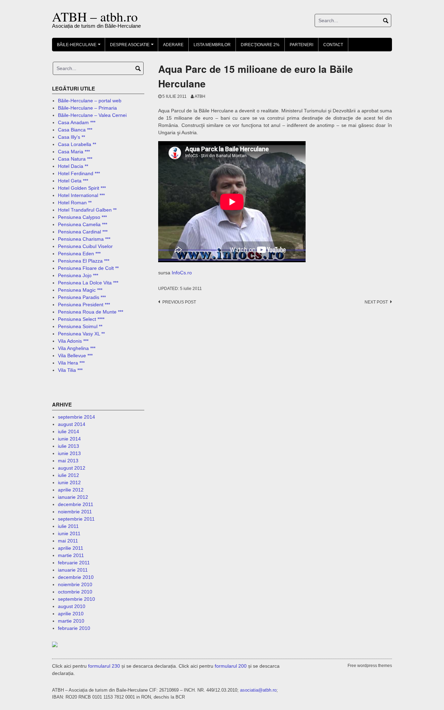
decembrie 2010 (76, 577)
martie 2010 (71, 621)
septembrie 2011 (76, 519)
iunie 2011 (69, 533)
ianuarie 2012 (73, 497)
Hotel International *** (81, 195)
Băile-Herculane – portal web (89, 100)
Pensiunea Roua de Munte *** (90, 312)
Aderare (173, 44)
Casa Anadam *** (76, 122)
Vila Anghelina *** (76, 348)
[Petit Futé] (65, 645)
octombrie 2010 (75, 591)
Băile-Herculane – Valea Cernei (92, 115)
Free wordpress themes (370, 665)
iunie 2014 (69, 439)
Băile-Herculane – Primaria (87, 108)
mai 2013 (68, 460)
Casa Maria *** (74, 151)
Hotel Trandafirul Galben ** (87, 210)
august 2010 (71, 606)
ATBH (200, 96)
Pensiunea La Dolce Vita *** (88, 282)
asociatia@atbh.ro (258, 690)
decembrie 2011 (75, 504)
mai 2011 (68, 541)
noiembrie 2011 (75, 511)
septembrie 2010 (76, 599)
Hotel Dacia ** (73, 166)
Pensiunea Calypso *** (82, 217)
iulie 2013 (68, 446)
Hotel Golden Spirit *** (82, 188)
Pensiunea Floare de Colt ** (88, 268)
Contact (333, 44)
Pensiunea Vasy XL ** (81, 333)
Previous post (179, 302)
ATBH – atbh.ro (95, 16)
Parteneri (301, 44)
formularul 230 (104, 666)
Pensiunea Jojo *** (78, 275)
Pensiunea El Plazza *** (83, 261)
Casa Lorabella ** (77, 144)
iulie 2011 (68, 526)
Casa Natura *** (75, 159)
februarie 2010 (74, 628)
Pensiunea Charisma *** (84, 239)
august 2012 (71, 468)
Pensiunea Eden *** (79, 253)
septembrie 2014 (76, 417)
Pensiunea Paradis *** (82, 297)
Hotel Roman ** (75, 202)
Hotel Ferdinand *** (79, 173)
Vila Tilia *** (70, 370)
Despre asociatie (133, 46)
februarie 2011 (74, 562)
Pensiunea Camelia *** (82, 224)
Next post (376, 302)
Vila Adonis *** (73, 341)
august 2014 (71, 424)
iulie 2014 (68, 431)
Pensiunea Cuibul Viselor (85, 246)
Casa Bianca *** (75, 129)
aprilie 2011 (70, 548)
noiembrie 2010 (75, 584)
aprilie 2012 (71, 490)
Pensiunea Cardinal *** (83, 231)
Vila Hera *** (71, 363)
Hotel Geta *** (73, 180)
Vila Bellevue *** (75, 355)
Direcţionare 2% (260, 44)
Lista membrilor (212, 44)
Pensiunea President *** (84, 304)
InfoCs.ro (182, 272)
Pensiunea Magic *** (80, 290)
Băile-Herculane (80, 46)
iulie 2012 (68, 475)
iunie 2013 (69, 453)
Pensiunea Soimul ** (80, 326)
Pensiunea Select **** (81, 319)
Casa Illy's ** (71, 137)
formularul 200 (231, 666)
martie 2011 (71, 555)
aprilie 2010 (71, 613)
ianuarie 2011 (73, 570)
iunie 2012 (69, 482)
